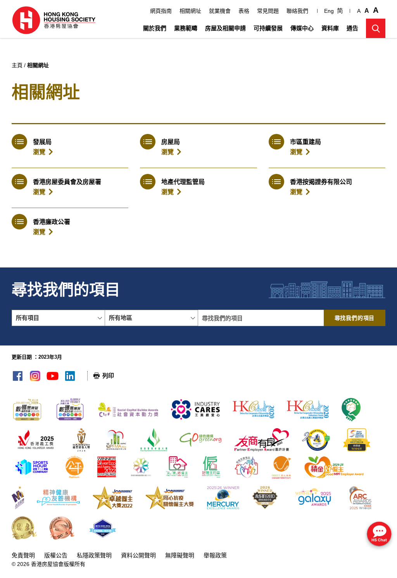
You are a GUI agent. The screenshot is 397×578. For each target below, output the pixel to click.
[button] (375, 28)
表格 (243, 11)
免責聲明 (23, 555)
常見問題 (268, 11)
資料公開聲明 (138, 555)
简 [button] (340, 10)
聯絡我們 (297, 11)
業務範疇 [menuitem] (185, 28)
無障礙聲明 (179, 555)
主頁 (17, 65)
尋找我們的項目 (355, 318)
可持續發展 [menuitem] (268, 28)
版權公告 (55, 555)
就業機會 (220, 11)
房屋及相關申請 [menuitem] (225, 28)
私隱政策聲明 (94, 555)
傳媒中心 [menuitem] (302, 28)
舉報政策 (215, 555)
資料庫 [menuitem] (330, 28)
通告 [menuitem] (352, 28)
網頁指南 (161, 11)
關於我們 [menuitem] (154, 28)
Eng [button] (329, 11)
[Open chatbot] (379, 534)
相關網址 (190, 11)
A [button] (359, 11)
